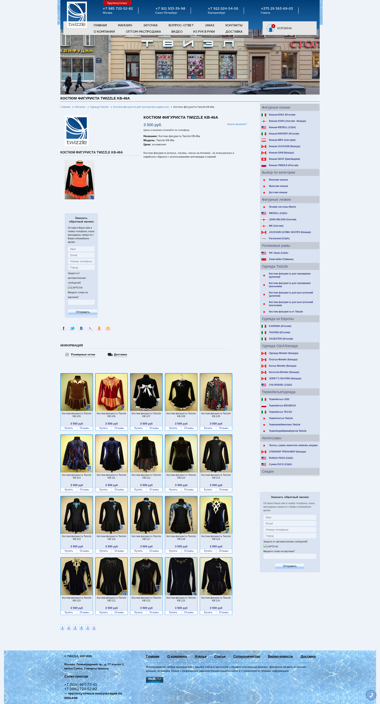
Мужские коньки (278, 186)
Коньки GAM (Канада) (281, 152)
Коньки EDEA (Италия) (282, 114)
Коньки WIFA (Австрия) (282, 140)
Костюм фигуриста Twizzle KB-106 (111, 415)
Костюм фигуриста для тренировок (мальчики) (290, 285)
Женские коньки (278, 179)
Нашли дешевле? (237, 124)
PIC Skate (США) (278, 253)
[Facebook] (63, 328)
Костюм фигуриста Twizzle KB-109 (216, 415)
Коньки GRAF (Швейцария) (284, 159)
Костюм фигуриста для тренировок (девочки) (290, 275)
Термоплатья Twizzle (281, 418)
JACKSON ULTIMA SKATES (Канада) (290, 232)
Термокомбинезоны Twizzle (284, 424)
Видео (176, 31)
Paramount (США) (279, 238)
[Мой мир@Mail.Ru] (108, 328)
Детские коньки (278, 192)
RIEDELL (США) (278, 213)
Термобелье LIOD (279, 399)
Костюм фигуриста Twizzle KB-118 (181, 537)
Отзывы (84, 428)
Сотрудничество (246, 656)
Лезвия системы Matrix (282, 206)
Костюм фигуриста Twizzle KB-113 (181, 476)
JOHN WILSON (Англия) (282, 219)
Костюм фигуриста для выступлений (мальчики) (291, 304)
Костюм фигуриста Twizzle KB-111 (111, 476)
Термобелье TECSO (280, 412)
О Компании (104, 31)
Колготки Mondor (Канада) (284, 372)
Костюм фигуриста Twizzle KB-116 (111, 537)
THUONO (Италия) (279, 332)
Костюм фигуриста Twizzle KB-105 (76, 415)
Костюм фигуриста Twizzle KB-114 (216, 476)
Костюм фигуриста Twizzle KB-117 (146, 537)
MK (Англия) (276, 225)
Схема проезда (76, 676)
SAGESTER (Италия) (281, 338)
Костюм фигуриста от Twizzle (286, 311)
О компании (177, 656)
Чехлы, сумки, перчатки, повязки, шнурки (293, 445)
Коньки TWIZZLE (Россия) (283, 165)
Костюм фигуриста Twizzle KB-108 (181, 415)
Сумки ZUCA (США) (280, 464)
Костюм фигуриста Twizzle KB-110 (76, 476)
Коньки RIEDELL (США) (282, 127)
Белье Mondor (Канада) (282, 365)
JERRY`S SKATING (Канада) (285, 378)
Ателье (200, 656)
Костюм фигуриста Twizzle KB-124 (216, 599)
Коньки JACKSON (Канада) (284, 146)
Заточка (150, 25)
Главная (100, 25)
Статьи (219, 656)
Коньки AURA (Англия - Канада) (287, 121)
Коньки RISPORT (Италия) (284, 133)
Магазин (125, 25)
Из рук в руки (204, 31)
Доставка (233, 31)
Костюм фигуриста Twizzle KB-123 (181, 599)
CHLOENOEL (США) (280, 384)
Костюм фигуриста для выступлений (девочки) (291, 294)
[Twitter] (72, 328)
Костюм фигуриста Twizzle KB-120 (76, 599)
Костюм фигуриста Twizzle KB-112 (146, 476)
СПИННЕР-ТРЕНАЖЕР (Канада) (287, 451)
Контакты (233, 25)
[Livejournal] (90, 328)
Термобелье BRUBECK (282, 405)
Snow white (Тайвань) (281, 259)
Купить (69, 428)
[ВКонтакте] (81, 328)
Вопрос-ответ (181, 25)
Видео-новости (280, 656)
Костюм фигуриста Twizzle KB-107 (146, 415)
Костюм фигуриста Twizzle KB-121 (111, 599)
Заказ (209, 25)
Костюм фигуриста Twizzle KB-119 (216, 537)
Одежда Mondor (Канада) (283, 353)
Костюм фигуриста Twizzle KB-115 (76, 537)
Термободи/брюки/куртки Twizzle (288, 431)
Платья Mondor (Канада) (283, 359)
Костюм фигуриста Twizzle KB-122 (146, 599)
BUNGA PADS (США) (281, 458)
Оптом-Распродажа (143, 31)
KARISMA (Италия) (280, 326)
